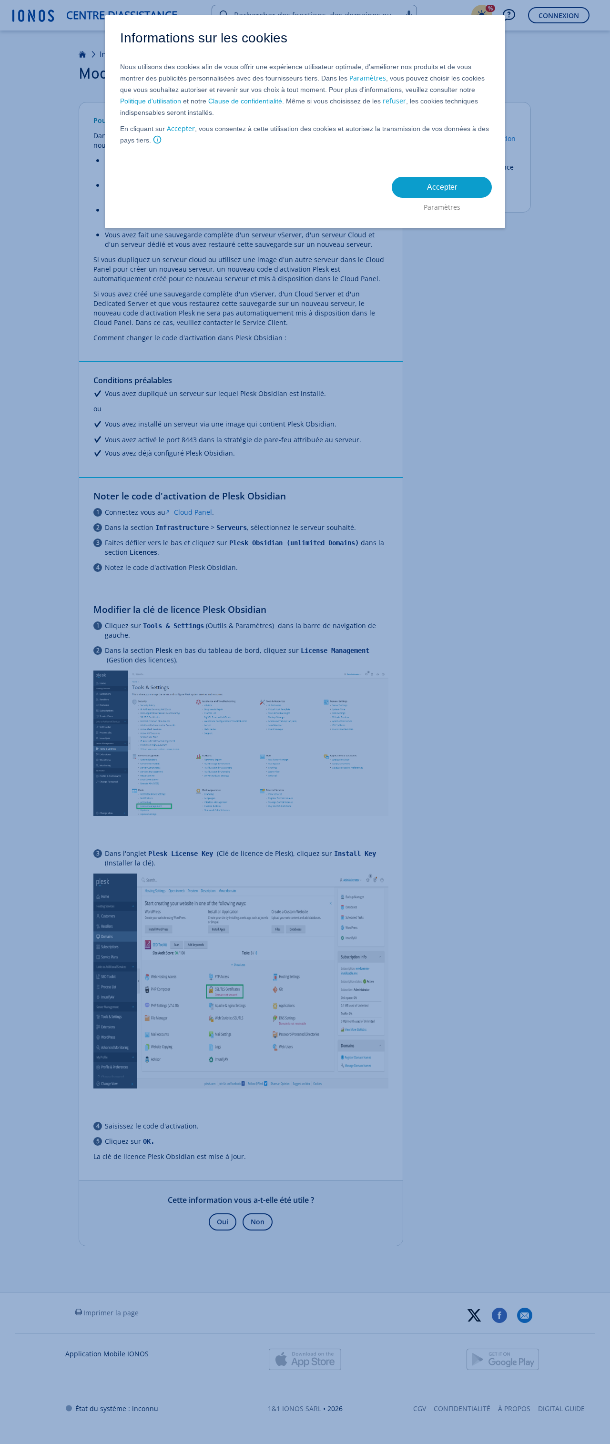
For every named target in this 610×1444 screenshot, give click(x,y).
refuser (394, 100)
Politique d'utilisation (150, 101)
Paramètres (367, 77)
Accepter (181, 128)
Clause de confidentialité (245, 101)
